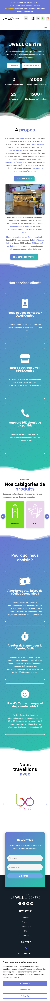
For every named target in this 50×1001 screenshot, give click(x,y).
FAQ (26, 931)
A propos (13, 65)
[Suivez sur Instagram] (27, 903)
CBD (35, 523)
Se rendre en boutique (23, 257)
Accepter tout (25, 983)
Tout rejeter (25, 996)
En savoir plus (23, 179)
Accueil (26, 917)
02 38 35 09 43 (24, 953)
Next (47, 516)
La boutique (26, 927)
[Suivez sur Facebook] (19, 903)
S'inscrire (23, 875)
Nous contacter (30, 65)
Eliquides (15, 523)
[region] (25, 979)
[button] (46, 803)
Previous (3, 516)
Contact (26, 936)
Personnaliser (25, 990)
